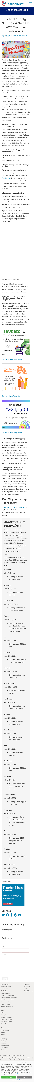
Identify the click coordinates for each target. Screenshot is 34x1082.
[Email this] (19, 916)
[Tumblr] (11, 916)
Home (3, 35)
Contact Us (4, 1024)
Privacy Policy (6, 1057)
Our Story (3, 1041)
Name (7, 930)
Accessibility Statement (7, 1006)
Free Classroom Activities (7, 1000)
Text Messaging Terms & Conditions (21, 1057)
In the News (4, 1043)
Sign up (8, 904)
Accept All (9, 1077)
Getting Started (5, 1015)
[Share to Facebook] (7, 915)
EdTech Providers (5, 1030)
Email (7, 938)
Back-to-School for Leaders (13, 35)
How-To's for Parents (6, 1021)
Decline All (24, 1077)
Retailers (3, 1032)
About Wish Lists (5, 993)
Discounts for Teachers (7, 1002)
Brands (3, 1034)
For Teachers (4, 988)
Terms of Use (13, 1060)
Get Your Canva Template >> (12, 359)
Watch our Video (5, 1004)
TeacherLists (6, 178)
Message (8, 955)
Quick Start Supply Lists (7, 995)
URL (3, 946)
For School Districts (6, 986)
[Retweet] (3, 916)
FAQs (2, 1013)
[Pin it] (15, 916)
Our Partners (4, 1047)
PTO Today (27, 986)
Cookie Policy (22, 1060)
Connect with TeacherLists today (13, 507)
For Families (4, 991)
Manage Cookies (17, 1080)
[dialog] (17, 1071)
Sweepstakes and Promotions (9, 997)
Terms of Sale (4, 1060)
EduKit (26, 988)
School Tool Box (28, 991)
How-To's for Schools (6, 1019)
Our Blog (3, 1050)
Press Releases (5, 1045)
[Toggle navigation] (30, 3)
